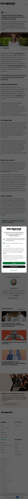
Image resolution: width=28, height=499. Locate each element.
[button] (14, 246)
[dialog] (14, 249)
